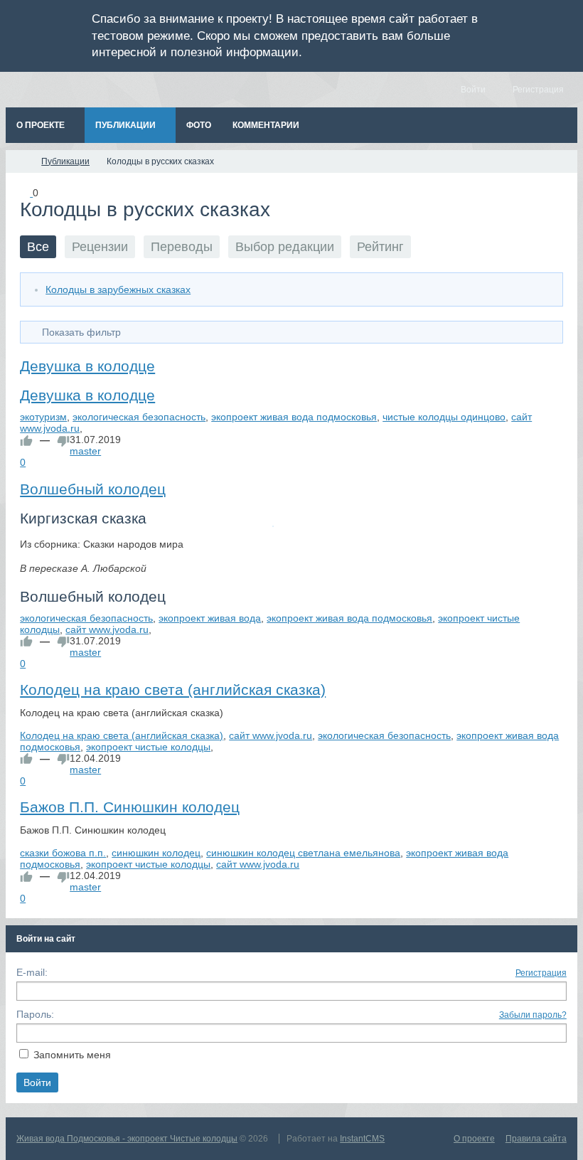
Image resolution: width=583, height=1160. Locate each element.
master (85, 451)
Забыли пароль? (533, 1015)
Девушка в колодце (87, 366)
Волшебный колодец (93, 489)
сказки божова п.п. (63, 852)
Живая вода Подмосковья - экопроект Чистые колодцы (126, 1139)
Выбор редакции (284, 247)
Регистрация (541, 973)
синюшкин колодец (156, 852)
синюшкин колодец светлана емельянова (303, 852)
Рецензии (100, 247)
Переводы (182, 247)
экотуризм (43, 416)
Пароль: (35, 1014)
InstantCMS (362, 1139)
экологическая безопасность (139, 416)
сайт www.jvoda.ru (107, 629)
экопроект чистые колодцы (148, 746)
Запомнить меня (72, 1054)
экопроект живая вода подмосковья (294, 416)
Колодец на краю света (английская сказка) (173, 689)
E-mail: (32, 972)
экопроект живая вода (210, 618)
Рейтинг (380, 247)
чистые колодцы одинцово (444, 416)
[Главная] (18, 161)
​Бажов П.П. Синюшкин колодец (130, 807)
